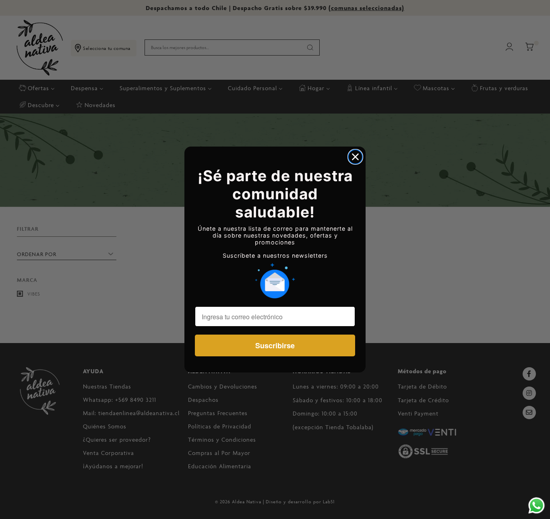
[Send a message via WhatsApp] (536, 505)
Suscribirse (275, 345)
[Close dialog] (355, 157)
